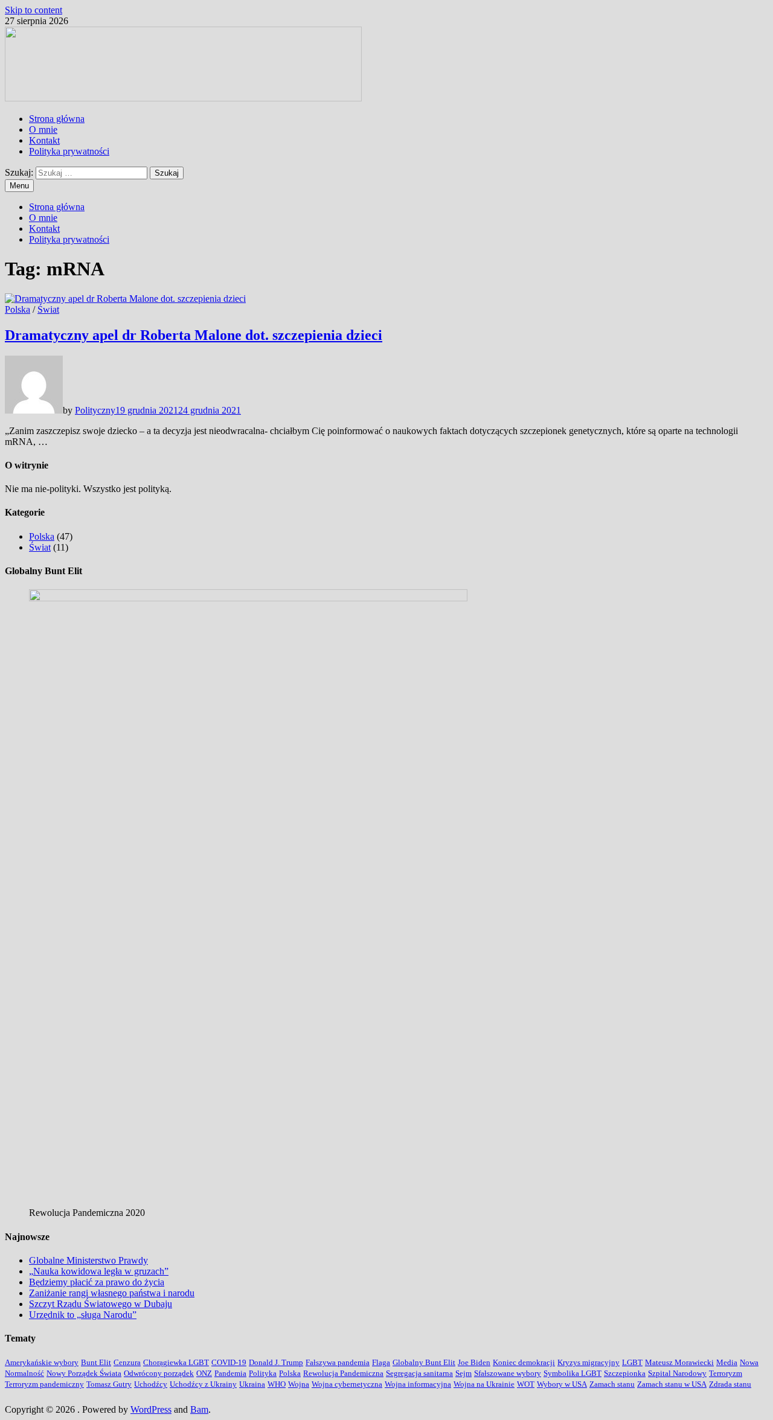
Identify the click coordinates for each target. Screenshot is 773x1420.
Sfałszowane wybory (507, 1373)
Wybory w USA (562, 1384)
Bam (199, 1409)
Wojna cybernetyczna (347, 1384)
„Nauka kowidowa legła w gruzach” (98, 1271)
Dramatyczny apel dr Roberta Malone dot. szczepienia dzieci (193, 335)
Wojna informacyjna (418, 1384)
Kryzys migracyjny (588, 1362)
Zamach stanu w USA (672, 1384)
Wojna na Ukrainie (484, 1384)
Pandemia (230, 1373)
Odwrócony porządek (159, 1373)
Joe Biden (474, 1362)
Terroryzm (725, 1373)
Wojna (298, 1384)
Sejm (463, 1373)
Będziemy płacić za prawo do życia (96, 1282)
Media (726, 1362)
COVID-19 (228, 1362)
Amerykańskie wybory (42, 1362)
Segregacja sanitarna (419, 1373)
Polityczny (95, 410)
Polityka (263, 1373)
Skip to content (33, 10)
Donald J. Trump (276, 1362)
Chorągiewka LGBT (176, 1362)
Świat (48, 309)
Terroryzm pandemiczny (44, 1384)
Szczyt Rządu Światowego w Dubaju (100, 1304)
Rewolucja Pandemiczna (343, 1373)
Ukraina (252, 1384)
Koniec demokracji (524, 1362)
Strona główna (57, 119)
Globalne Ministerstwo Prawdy (88, 1260)
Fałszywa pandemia (338, 1362)
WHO (277, 1384)
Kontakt (44, 140)
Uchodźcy (150, 1384)
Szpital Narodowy (677, 1373)
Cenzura (127, 1362)
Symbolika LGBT (572, 1373)
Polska (17, 309)
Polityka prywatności (69, 151)
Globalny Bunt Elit (424, 1362)
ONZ (204, 1373)
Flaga (381, 1362)
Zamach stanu (612, 1384)
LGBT (632, 1362)
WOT (525, 1384)
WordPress (151, 1409)
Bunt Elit (96, 1362)
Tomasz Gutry (109, 1384)
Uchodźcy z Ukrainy (203, 1384)
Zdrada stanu (730, 1384)
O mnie (43, 129)
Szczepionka (625, 1373)
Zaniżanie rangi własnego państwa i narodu (111, 1293)
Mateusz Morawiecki (679, 1362)
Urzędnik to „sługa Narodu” (82, 1315)
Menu (19, 185)
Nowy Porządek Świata (84, 1373)
